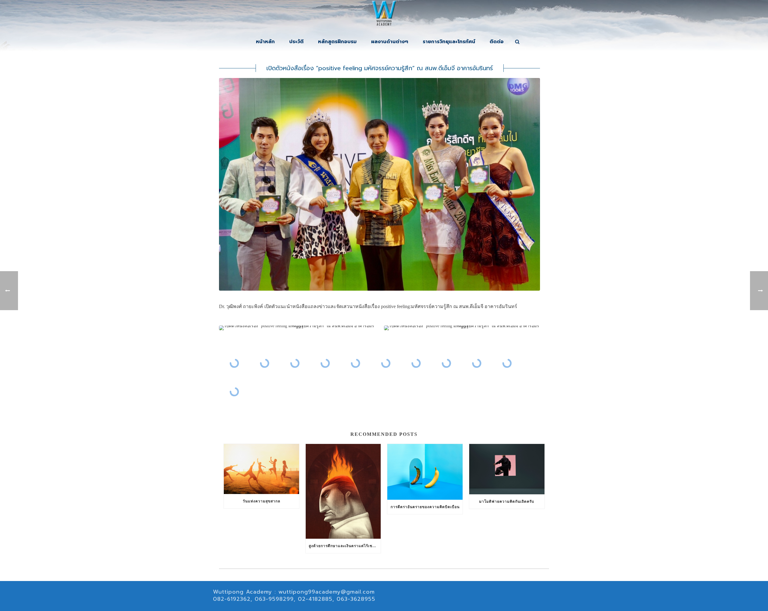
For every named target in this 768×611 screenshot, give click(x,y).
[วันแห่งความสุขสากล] (261, 469)
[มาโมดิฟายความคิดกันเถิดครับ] (506, 469)
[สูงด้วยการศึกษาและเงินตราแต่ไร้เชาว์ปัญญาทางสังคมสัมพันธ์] (343, 491)
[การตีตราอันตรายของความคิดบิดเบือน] (425, 471)
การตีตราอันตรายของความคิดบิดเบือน (425, 507)
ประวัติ (296, 41)
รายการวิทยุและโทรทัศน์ (449, 41)
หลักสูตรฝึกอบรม (337, 41)
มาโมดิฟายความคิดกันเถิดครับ (506, 501)
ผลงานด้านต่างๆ (389, 41)
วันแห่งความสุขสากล (261, 501)
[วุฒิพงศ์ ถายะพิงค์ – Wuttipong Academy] (384, 15)
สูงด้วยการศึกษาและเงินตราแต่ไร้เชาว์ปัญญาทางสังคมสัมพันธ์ (345, 546)
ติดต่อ (497, 41)
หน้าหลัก (265, 41)
